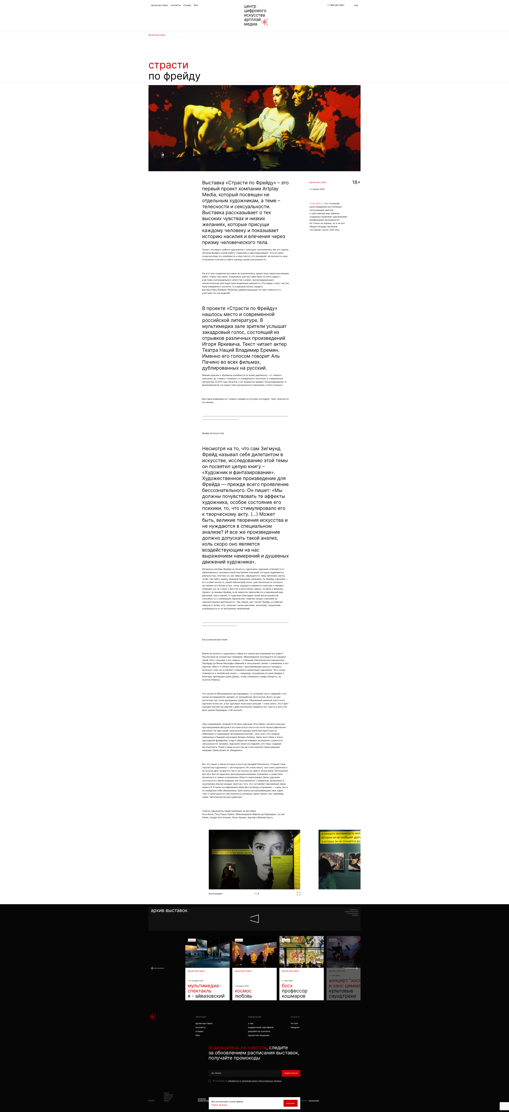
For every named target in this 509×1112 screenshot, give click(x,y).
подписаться (291, 1073)
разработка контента (259, 1031)
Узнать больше (219, 1105)
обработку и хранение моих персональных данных (255, 1081)
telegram (295, 1027)
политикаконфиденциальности (207, 1099)
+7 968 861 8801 (335, 5)
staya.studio (314, 1100)
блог (196, 5)
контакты (176, 5)
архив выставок (159, 5)
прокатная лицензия (258, 1035)
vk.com (294, 1023)
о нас (251, 1023)
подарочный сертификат (261, 1027)
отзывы (187, 5)
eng (356, 5)
